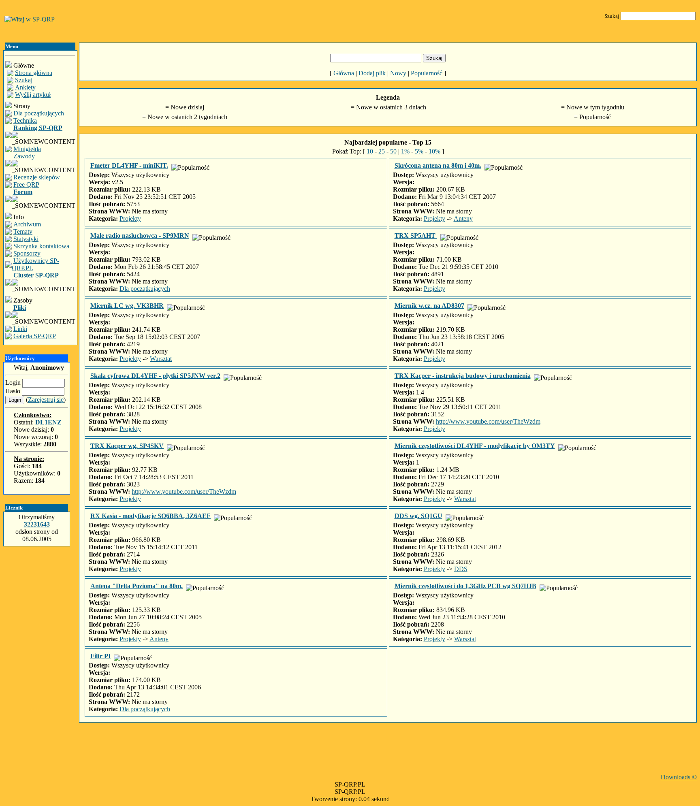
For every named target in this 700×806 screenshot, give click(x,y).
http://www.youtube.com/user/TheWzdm (488, 421)
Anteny (463, 218)
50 (393, 151)
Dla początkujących (145, 288)
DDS (460, 568)
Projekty (130, 218)
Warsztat (161, 358)
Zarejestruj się (46, 399)
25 (381, 151)
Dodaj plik (372, 73)
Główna (343, 73)
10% (434, 151)
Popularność (426, 73)
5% (419, 151)
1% (405, 151)
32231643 (37, 524)
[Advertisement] (388, 755)
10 (370, 151)
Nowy (398, 73)
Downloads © (679, 777)
